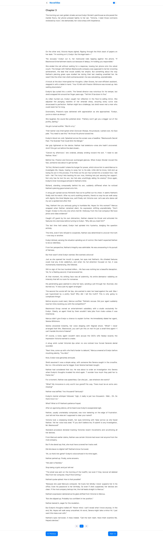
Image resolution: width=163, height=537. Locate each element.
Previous (53, 534)
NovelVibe (55, 3)
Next (111, 534)
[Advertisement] (81, 37)
